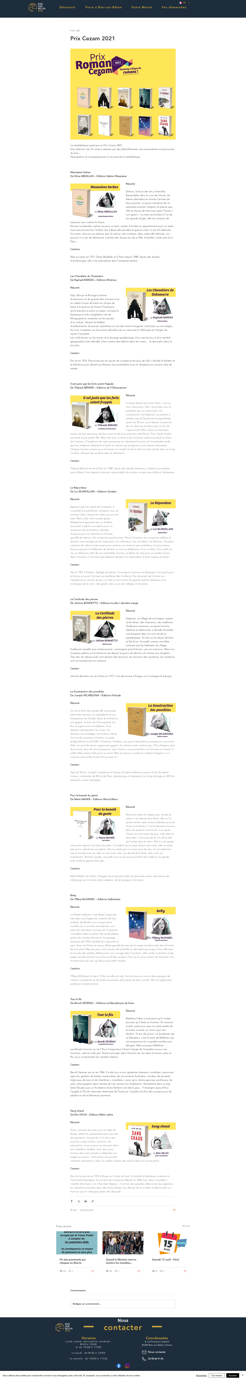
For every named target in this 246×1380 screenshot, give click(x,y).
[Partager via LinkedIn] (85, 1201)
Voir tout (186, 1226)
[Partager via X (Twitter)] (78, 1201)
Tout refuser (216, 1375)
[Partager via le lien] (92, 1201)
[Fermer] (242, 1375)
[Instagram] (127, 1366)
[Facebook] (119, 1366)
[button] (67, 7)
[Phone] (144, 1359)
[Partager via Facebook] (71, 1201)
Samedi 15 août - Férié (165, 1259)
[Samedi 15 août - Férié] (169, 1242)
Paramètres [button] (201, 1375)
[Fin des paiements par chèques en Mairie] (76, 1242)
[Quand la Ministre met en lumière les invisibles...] (123, 1242)
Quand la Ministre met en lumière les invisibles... (121, 1261)
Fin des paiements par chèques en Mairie (73, 1261)
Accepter (233, 1375)
